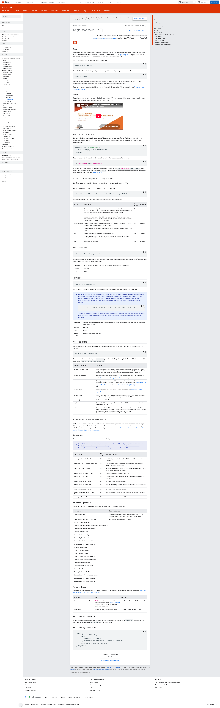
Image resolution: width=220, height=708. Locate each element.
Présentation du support (96, 685)
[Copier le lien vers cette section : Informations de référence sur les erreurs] (110, 420)
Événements (28, 685)
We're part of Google (30, 682)
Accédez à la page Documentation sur (105, 38)
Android (47, 697)
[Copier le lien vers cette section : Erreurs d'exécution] (89, 435)
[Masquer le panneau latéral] (20, 705)
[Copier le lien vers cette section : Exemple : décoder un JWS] (95, 134)
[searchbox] (11, 16)
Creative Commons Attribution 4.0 (115, 667)
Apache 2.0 (72, 669)
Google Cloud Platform (74, 697)
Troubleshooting (89, 2)
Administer (54, 11)
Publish (25, 11)
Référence (76, 11)
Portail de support (95, 690)
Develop (16, 11)
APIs (79, 2)
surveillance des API (93, 443)
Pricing (109, 2)
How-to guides (95, 11)
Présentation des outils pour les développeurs (167, 682)
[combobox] (187, 2)
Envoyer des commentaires (136, 30)
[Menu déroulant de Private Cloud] (35, 2)
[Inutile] (145, 25)
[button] (11, 60)
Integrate (65, 11)
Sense (72, 2)
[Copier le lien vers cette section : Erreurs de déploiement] (92, 503)
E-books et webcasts (30, 690)
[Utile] (143, 25)
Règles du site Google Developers (101, 669)
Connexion (214, 2)
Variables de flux (98, 173)
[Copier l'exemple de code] (146, 64)
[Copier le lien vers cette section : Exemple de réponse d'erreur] (96, 617)
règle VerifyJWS (124, 55)
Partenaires (28, 687)
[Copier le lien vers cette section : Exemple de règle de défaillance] (99, 628)
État (91, 687)
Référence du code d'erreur (132, 446)
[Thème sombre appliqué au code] (144, 64)
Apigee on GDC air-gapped (47, 2)
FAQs (85, 11)
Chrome (54, 697)
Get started (6, 11)
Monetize (44, 11)
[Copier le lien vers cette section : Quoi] (78, 49)
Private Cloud (29, 2)
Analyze (34, 11)
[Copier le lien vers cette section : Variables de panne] (89, 587)
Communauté (94, 682)
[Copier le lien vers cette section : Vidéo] (79, 94)
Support (106, 11)
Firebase (62, 697)
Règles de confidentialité (31, 704)
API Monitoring (63, 2)
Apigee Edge (18, 2)
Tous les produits (88, 697)
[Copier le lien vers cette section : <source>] (83, 278)
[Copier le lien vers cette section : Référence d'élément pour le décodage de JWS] (115, 179)
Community (118, 2)
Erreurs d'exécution (115, 602)
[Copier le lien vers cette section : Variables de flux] (89, 342)
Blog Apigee (158, 687)
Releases (100, 2)
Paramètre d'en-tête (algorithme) (109, 378)
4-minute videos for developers (163, 685)
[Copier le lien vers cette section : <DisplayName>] (88, 248)
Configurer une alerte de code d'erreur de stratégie (94, 446)
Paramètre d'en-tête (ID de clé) (126, 385)
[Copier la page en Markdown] (98, 30)
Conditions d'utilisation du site (48, 704)
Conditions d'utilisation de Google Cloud (68, 704)
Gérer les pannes (94, 430)
